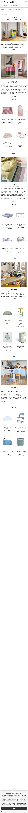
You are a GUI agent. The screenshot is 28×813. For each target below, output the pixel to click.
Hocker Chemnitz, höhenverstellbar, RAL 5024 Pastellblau (14, 389)
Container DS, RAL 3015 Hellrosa (14, 82)
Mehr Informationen (23, 811)
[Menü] (1, 2)
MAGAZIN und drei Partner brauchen (9, 795)
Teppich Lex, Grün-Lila (14, 186)
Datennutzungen (14, 796)
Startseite (3, 9)
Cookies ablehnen (4, 811)
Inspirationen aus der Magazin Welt (13, 9)
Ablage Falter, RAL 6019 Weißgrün (14, 290)
